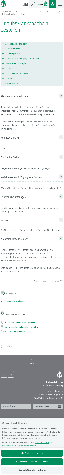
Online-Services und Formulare (22, 12)
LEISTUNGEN (5, 12)
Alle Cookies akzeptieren (32, 453)
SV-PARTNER (42, 406)
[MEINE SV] (43, 3)
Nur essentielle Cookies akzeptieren (32, 461)
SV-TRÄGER (9, 406)
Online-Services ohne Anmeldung (47, 12)
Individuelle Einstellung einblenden (32, 470)
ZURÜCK (8, 346)
